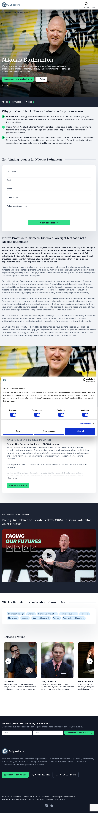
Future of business (69, 614)
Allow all (80, 431)
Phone (9, 189)
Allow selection (49, 431)
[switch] (37, 415)
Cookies (49, 799)
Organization (12, 197)
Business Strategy (16, 614)
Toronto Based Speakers (73, 618)
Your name (12, 171)
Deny (18, 431)
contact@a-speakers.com (63, 796)
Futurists (84, 614)
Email (10, 180)
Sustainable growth (41, 618)
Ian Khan (9, 681)
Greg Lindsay (48, 681)
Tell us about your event (17, 206)
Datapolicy (60, 799)
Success (25, 618)
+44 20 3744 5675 (67, 775)
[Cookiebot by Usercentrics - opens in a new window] (84, 380)
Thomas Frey (85, 681)
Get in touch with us (16, 775)
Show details (85, 424)
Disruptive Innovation (47, 614)
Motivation (12, 618)
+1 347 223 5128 (42, 775)
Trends (56, 618)
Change (31, 614)
